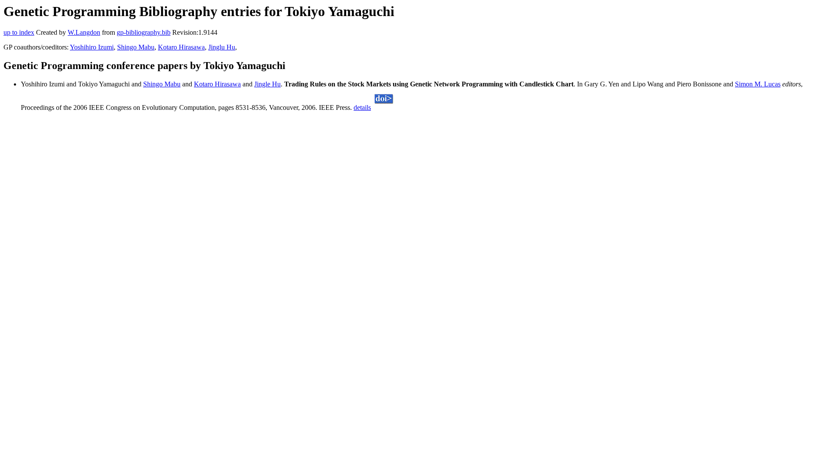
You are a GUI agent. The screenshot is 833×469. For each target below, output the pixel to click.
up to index (18, 32)
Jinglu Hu (221, 47)
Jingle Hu (267, 84)
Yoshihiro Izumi (92, 47)
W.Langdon (84, 32)
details (362, 107)
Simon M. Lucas (758, 84)
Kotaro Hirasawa (181, 47)
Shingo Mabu (135, 47)
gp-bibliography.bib (144, 32)
